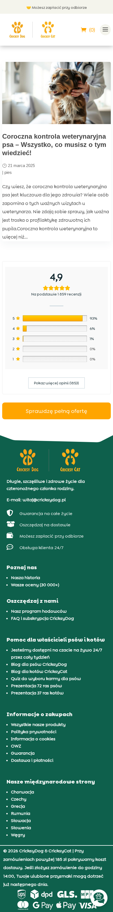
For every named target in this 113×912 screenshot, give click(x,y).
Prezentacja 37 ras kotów (37, 693)
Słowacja (21, 820)
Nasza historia (25, 577)
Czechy (18, 799)
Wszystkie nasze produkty (38, 724)
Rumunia (20, 813)
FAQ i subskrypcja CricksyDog (42, 618)
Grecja (18, 806)
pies (8, 172)
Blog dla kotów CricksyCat (39, 671)
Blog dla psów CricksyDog (39, 664)
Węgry (18, 835)
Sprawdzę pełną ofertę (56, 411)
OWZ (16, 746)
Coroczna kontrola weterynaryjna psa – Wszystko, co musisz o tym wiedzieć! (54, 145)
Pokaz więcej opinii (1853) (56, 382)
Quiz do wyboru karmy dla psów (46, 678)
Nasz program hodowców (39, 611)
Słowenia (21, 828)
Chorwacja (22, 792)
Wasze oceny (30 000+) (35, 585)
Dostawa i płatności (32, 760)
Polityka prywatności (33, 732)
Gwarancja (23, 753)
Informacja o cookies (33, 739)
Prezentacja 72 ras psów (36, 686)
